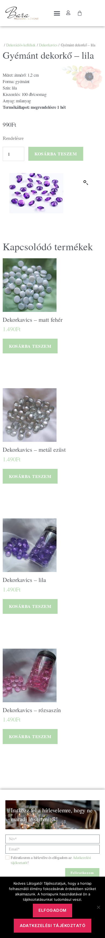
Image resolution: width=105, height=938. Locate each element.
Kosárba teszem (55, 154)
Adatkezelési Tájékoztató (53, 925)
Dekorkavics (48, 44)
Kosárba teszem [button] (30, 346)
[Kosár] (80, 13)
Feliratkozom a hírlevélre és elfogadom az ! (51, 860)
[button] (57, 13)
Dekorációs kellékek (21, 44)
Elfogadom (52, 910)
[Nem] (98, 907)
